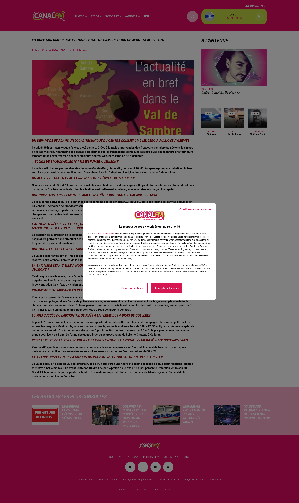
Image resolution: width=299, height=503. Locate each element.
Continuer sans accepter (195, 209)
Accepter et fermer (167, 288)
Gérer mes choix (132, 288)
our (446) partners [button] (104, 233)
